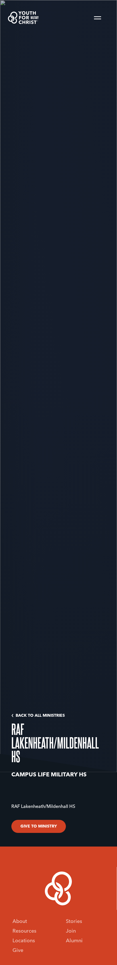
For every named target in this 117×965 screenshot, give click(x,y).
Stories (74, 921)
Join (71, 931)
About (19, 921)
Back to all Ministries (40, 716)
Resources (24, 931)
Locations (23, 940)
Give (17, 950)
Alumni (74, 940)
